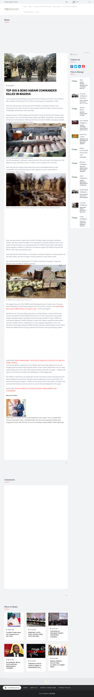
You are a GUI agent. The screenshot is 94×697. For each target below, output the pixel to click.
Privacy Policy (65, 687)
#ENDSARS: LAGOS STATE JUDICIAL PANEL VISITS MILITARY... (35, 634)
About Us (33, 687)
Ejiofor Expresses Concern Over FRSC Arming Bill (84, 102)
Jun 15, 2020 (10, 85)
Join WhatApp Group (13, 688)
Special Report (57, 6)
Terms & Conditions (48, 687)
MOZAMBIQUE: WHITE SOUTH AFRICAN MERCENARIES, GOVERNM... (13, 665)
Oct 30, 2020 (33, 629)
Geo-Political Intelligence (70, 6)
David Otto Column (28, 12)
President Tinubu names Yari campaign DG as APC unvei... (13, 634)
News (30, 6)
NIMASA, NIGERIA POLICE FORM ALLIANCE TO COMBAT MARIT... (57, 664)
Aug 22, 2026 (11, 629)
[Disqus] (36, 513)
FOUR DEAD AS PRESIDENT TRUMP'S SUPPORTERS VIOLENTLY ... (56, 634)
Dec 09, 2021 (55, 658)
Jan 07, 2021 (55, 628)
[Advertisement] (47, 37)
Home (25, 6)
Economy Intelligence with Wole (42, 6)
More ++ (38, 12)
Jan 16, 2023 (33, 661)
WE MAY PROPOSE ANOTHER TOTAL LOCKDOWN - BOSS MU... (84, 85)
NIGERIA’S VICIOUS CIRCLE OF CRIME (83, 113)
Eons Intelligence (44, 693)
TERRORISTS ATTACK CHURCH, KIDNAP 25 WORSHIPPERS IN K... (35, 665)
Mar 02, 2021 (11, 659)
